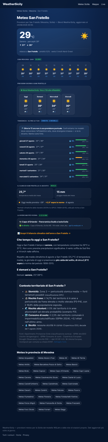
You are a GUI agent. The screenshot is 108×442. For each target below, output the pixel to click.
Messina (32, 11)
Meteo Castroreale (70, 384)
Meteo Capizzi (39, 371)
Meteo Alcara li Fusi (46, 358)
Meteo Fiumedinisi (26, 397)
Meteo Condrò (41, 390)
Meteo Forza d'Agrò (27, 403)
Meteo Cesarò (24, 390)
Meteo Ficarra (74, 390)
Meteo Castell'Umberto (28, 384)
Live (103, 4)
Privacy (26, 435)
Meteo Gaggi (60, 409)
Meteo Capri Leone (81, 371)
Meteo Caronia (25, 377)
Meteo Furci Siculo (26, 409)
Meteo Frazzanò (73, 403)
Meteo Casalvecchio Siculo (46, 377)
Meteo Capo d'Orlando (59, 371)
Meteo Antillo (24, 364)
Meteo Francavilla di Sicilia (51, 403)
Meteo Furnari (44, 409)
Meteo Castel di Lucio (71, 377)
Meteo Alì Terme (78, 358)
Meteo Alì (63, 358)
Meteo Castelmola (50, 384)
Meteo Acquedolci (26, 358)
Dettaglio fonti (60, 342)
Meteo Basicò (71, 364)
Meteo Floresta (44, 397)
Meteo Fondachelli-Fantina (66, 397)
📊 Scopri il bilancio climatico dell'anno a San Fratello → (43, 233)
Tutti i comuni (8, 435)
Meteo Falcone (57, 390)
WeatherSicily (12, 4)
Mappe (95, 4)
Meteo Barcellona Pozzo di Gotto (47, 364)
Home (18, 435)
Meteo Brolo (24, 371)
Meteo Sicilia (84, 4)
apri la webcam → (76, 225)
